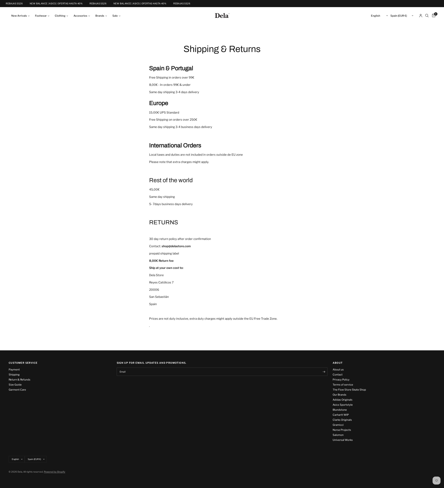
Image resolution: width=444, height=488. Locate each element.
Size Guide (15, 384)
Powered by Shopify (54, 471)
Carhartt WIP (341, 414)
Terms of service (343, 384)
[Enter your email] (324, 372)
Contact (338, 374)
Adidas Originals (342, 399)
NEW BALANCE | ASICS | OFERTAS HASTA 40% (52, 3)
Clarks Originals (342, 419)
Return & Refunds (19, 379)
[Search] (427, 15)
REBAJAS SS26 (10, 3)
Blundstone (340, 409)
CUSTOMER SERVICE (23, 363)
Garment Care (17, 389)
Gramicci (338, 424)
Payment (14, 369)
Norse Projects (342, 429)
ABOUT (338, 363)
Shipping (14, 374)
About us (338, 369)
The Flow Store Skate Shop (349, 389)
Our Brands (339, 394)
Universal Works (343, 440)
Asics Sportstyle (343, 404)
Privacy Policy (341, 379)
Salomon (338, 435)
